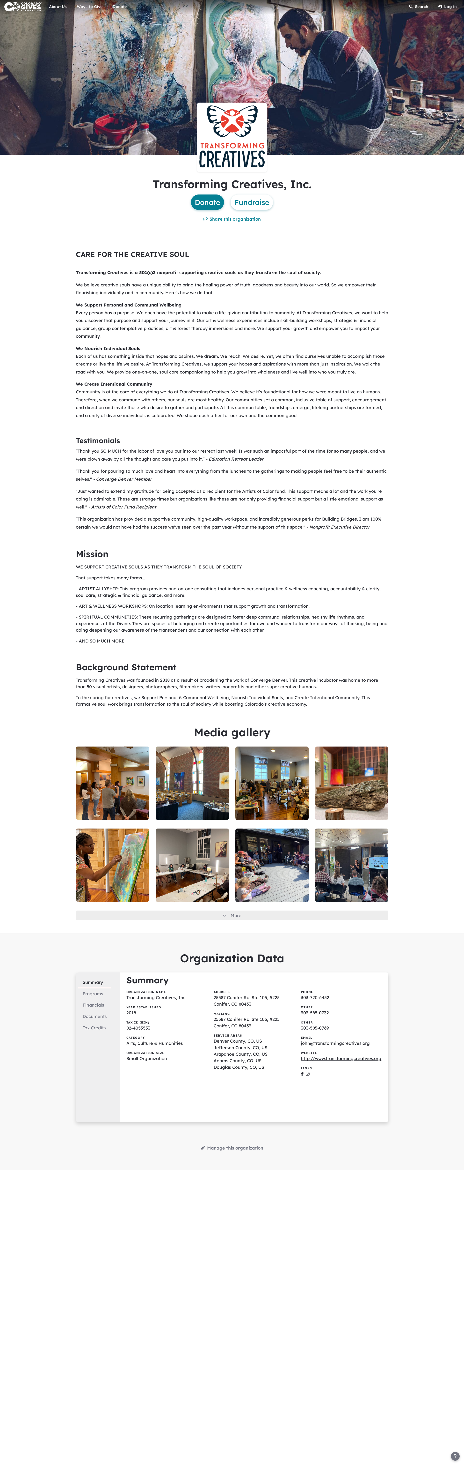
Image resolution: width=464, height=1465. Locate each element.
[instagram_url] (308, 1073)
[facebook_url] (302, 1073)
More (236, 915)
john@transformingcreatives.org (335, 1043)
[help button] (455, 1456)
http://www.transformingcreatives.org (341, 1058)
